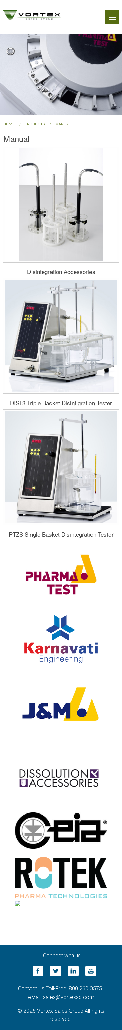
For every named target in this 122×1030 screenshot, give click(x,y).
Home (8, 124)
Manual (63, 124)
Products (35, 124)
